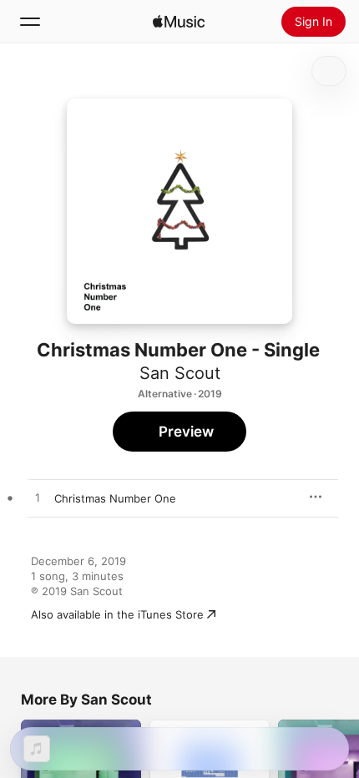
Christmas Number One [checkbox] (115, 498)
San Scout (179, 373)
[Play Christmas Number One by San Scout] (37, 498)
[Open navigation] (30, 21)
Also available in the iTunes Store (117, 614)
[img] (179, 21)
